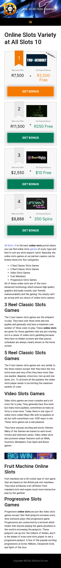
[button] (30, 21)
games (33, 249)
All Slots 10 (10, 245)
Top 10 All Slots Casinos (38, 9)
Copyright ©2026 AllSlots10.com (30, 560)
